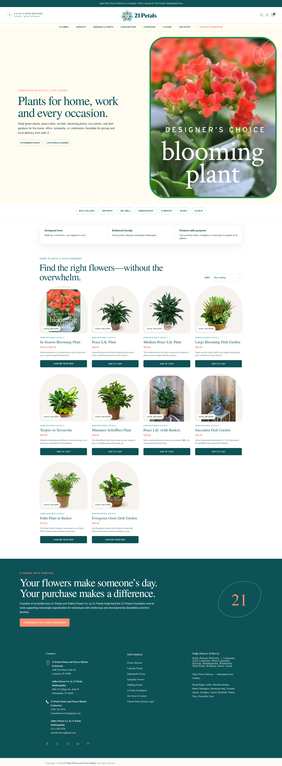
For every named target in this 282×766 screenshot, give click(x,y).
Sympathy (166, 211)
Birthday (107, 211)
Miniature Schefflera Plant (111, 429)
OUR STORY (184, 27)
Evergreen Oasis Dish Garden (114, 517)
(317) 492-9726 (58, 729)
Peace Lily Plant (104, 341)
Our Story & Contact (137, 696)
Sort (207, 278)
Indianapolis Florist (136, 674)
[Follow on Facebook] (47, 744)
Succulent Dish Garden (212, 429)
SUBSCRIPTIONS (128, 27)
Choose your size (63, 364)
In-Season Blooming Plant (60, 341)
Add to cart (115, 364)
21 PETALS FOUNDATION (211, 27)
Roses (183, 211)
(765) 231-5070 (58, 709)
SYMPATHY (81, 27)
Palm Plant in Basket (55, 517)
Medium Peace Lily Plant (162, 341)
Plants (199, 211)
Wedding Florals (134, 685)
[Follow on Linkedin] (77, 744)
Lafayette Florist (134, 668)
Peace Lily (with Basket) (161, 429)
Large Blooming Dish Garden (217, 341)
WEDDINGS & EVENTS (103, 27)
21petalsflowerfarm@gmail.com (66, 713)
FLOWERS (64, 27)
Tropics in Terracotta (56, 429)
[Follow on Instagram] (67, 744)
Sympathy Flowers (135, 679)
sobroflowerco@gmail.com (63, 733)
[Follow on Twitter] (57, 744)
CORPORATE (149, 27)
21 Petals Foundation (137, 690)
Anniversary (146, 211)
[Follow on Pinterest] (88, 744)
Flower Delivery (134, 663)
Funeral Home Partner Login (140, 701)
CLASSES (167, 27)
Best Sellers (87, 211)
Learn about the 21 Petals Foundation (44, 622)
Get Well (125, 211)
